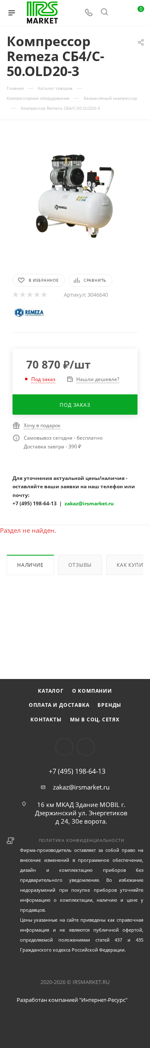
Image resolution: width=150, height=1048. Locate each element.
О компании (92, 690)
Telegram (86, 747)
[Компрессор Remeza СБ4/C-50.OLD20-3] (75, 196)
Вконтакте (64, 747)
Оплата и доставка (59, 705)
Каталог (51, 690)
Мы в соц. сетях (95, 719)
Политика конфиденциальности (82, 840)
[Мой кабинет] (120, 13)
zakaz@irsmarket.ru (81, 787)
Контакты (45, 719)
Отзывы (80, 564)
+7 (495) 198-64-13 (77, 771)
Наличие (30, 564)
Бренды (109, 705)
